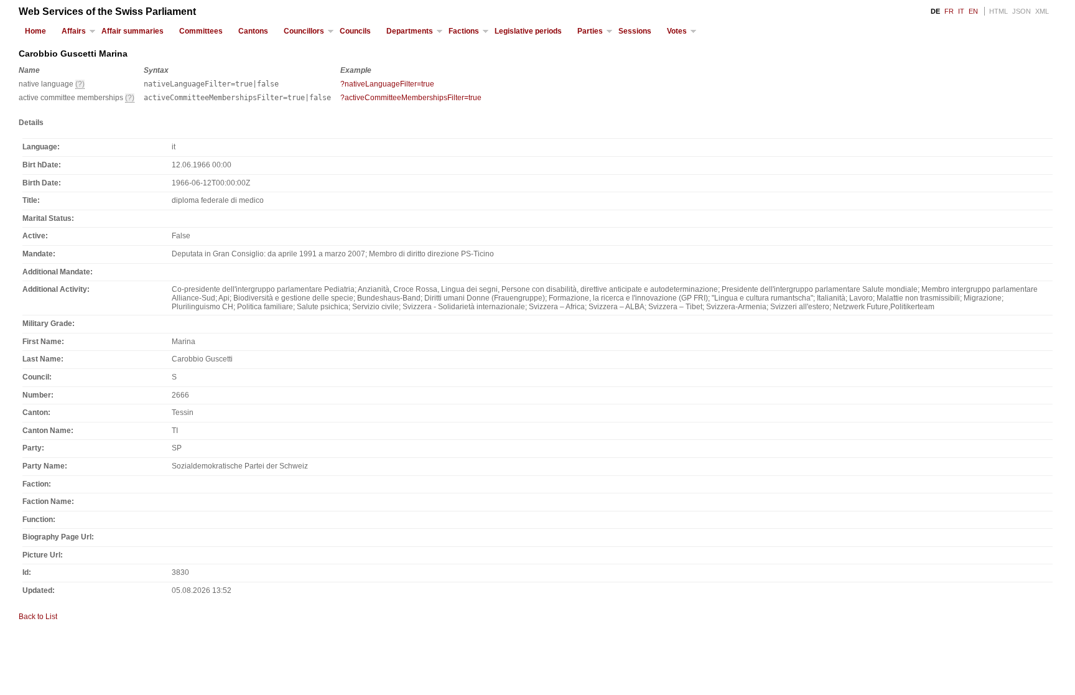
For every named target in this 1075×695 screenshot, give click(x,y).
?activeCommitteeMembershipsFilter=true (411, 97)
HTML (998, 11)
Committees (201, 31)
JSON (1021, 11)
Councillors (304, 31)
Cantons (253, 31)
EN (973, 11)
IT (961, 11)
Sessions (634, 31)
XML (1042, 11)
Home (35, 31)
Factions (464, 31)
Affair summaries (132, 31)
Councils (355, 31)
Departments (409, 31)
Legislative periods (528, 31)
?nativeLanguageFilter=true (387, 84)
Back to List (38, 616)
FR (949, 11)
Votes (677, 31)
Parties (590, 31)
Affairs (74, 31)
